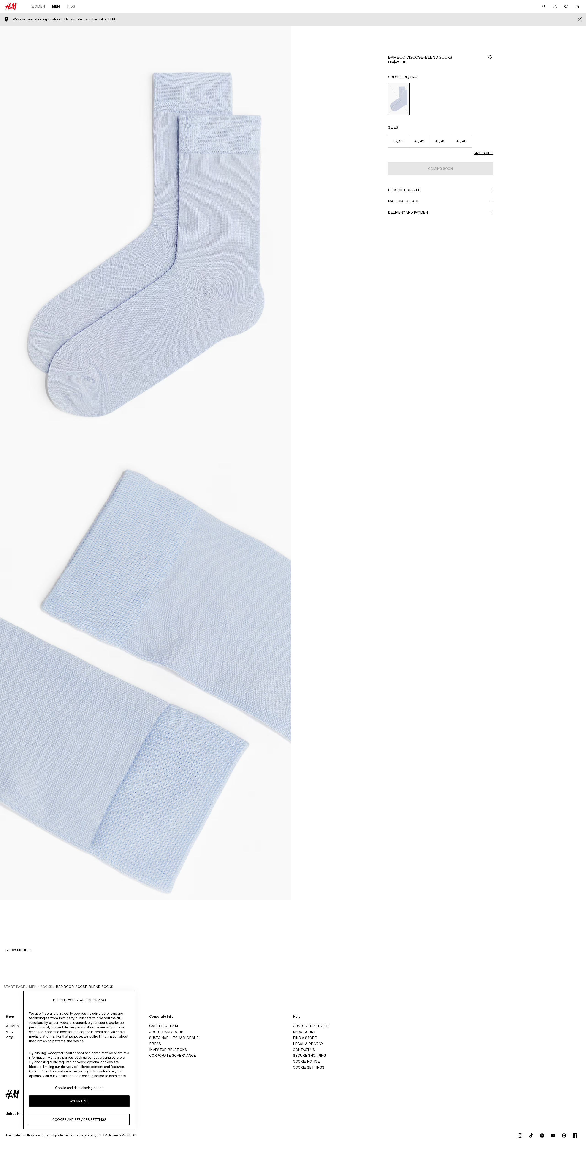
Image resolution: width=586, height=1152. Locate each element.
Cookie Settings (308, 1067)
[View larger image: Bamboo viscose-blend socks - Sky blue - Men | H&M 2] (145, 681)
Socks (46, 987)
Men (56, 6)
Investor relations (168, 1050)
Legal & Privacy (308, 1044)
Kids (71, 6)
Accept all (79, 1101)
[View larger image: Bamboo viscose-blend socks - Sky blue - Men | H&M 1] (145, 244)
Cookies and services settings (79, 1120)
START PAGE (14, 987)
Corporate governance (172, 1055)
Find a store (305, 1038)
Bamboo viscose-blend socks (84, 987)
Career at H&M (163, 1026)
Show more (16, 950)
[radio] (399, 99)
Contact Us (304, 1050)
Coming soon (440, 169)
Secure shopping (309, 1055)
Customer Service (310, 1026)
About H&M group (166, 1032)
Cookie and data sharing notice (79, 1088)
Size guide (483, 153)
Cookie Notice (306, 1061)
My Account (304, 1032)
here (112, 19)
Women (38, 6)
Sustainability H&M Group (174, 1038)
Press (155, 1044)
